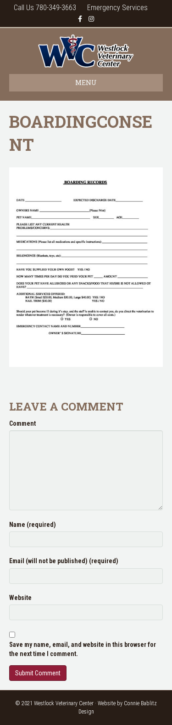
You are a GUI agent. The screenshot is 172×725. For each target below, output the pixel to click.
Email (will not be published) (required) (63, 561)
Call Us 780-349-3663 (45, 7)
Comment (22, 423)
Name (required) (32, 524)
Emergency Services (117, 7)
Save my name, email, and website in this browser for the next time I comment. (82, 649)
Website (20, 597)
